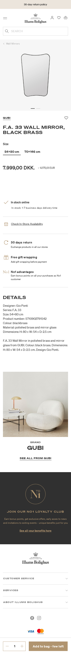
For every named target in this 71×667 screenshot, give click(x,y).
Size (5, 144)
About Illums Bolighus (23, 602)
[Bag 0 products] (65, 17)
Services (10, 590)
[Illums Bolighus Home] (35, 18)
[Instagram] (39, 618)
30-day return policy (35, 4)
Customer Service (18, 578)
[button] (33, 108)
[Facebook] (32, 618)
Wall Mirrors (13, 43)
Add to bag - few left (48, 646)
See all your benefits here (35, 530)
